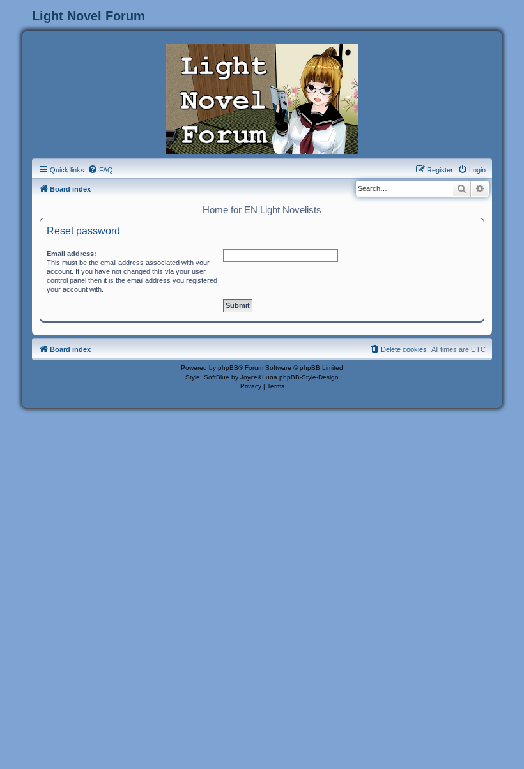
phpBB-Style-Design (309, 377)
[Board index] (262, 97)
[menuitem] (100, 170)
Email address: (71, 253)
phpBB (228, 367)
